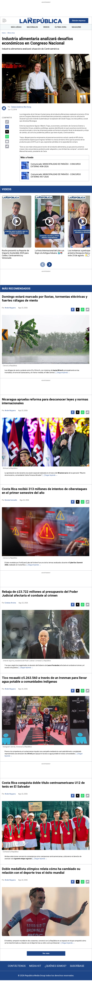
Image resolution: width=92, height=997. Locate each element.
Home (4, 33)
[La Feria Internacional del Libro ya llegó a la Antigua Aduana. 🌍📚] (49, 222)
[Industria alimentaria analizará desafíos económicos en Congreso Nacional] (46, 78)
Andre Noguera (10, 308)
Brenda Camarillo (11, 500)
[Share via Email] (7, 141)
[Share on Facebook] (7, 127)
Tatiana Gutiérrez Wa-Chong (21, 107)
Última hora (11, 33)
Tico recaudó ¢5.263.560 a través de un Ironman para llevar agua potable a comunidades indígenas (44, 679)
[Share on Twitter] (7, 131)
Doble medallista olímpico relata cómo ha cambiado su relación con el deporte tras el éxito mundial (41, 870)
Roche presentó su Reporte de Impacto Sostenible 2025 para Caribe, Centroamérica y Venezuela (15, 254)
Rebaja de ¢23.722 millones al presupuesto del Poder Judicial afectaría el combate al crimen (40, 593)
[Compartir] (7, 146)
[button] (78, 20)
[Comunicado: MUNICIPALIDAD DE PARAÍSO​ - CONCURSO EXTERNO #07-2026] (25, 175)
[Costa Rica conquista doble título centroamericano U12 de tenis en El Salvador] (45, 825)
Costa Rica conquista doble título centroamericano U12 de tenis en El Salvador (43, 784)
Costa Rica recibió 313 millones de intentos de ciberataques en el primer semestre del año (44, 491)
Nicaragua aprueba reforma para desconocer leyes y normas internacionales (45, 401)
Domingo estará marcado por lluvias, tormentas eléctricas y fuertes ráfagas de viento (44, 298)
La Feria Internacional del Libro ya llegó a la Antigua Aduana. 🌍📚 (49, 251)
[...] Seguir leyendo (61, 372)
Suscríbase (77, 966)
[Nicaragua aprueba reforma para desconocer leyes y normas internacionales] (45, 442)
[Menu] (4, 20)
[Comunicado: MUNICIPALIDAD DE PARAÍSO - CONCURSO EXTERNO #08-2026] (25, 165)
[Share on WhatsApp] (7, 136)
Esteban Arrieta (10, 603)
